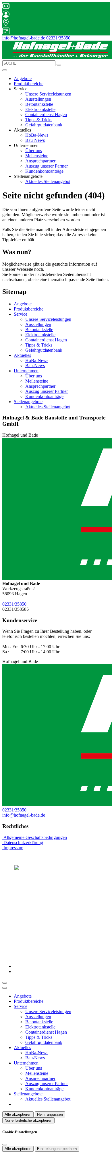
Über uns (33, 150)
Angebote (23, 78)
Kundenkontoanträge (44, 171)
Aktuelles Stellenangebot (47, 181)
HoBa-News (36, 135)
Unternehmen (26, 370)
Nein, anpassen (50, 1114)
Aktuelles (22, 355)
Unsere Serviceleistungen (48, 93)
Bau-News (35, 140)
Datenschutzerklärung (22, 842)
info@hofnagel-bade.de (23, 37)
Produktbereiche (28, 83)
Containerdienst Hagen (46, 114)
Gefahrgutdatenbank (43, 124)
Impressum (12, 847)
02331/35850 (58, 37)
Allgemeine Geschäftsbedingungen (34, 837)
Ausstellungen (38, 99)
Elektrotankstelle (40, 109)
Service (20, 314)
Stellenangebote (28, 401)
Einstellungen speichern (57, 1149)
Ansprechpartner (40, 160)
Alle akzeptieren (18, 1114)
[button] (4, 70)
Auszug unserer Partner (46, 166)
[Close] (4, 988)
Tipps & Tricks (38, 119)
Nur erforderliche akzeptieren (28, 1120)
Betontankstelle (39, 104)
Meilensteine (36, 155)
